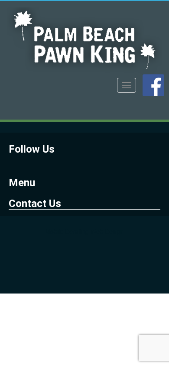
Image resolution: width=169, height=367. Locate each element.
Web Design (107, 231)
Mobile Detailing (67, 231)
